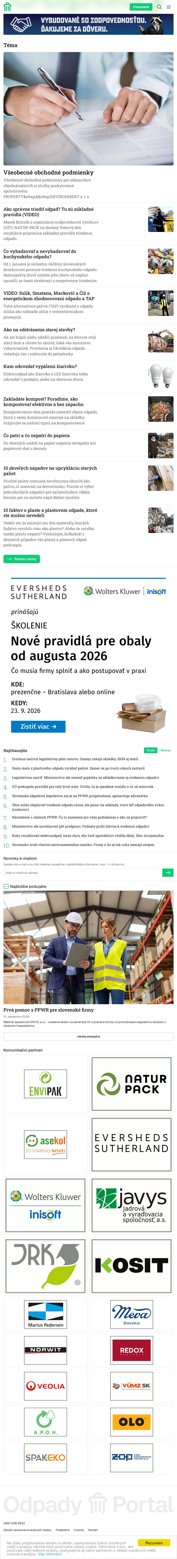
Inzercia (79, 1530)
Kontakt (93, 1530)
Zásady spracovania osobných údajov (27, 1530)
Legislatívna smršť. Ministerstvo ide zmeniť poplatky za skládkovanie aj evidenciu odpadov (85, 777)
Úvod (8, 7)
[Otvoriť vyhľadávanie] (159, 7)
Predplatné (141, 7)
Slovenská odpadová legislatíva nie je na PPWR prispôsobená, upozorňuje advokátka (80, 796)
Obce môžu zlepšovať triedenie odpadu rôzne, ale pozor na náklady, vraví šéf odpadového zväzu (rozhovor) (88, 807)
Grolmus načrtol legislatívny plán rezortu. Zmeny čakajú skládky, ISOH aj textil (75, 759)
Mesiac (166, 750)
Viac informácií (50, 1553)
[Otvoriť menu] (169, 7)
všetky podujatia (88, 1036)
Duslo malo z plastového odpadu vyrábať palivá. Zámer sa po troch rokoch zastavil (78, 768)
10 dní (151, 750)
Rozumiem (154, 1542)
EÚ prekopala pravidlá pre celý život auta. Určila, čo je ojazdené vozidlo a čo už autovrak (82, 786)
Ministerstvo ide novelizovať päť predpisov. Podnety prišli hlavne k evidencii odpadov (80, 826)
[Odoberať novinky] (168, 873)
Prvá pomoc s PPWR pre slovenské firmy (48, 1010)
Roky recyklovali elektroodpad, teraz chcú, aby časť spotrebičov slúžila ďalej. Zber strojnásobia (88, 835)
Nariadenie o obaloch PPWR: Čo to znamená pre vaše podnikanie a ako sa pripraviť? (79, 817)
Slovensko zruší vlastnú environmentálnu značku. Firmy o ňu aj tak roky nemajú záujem (83, 844)
